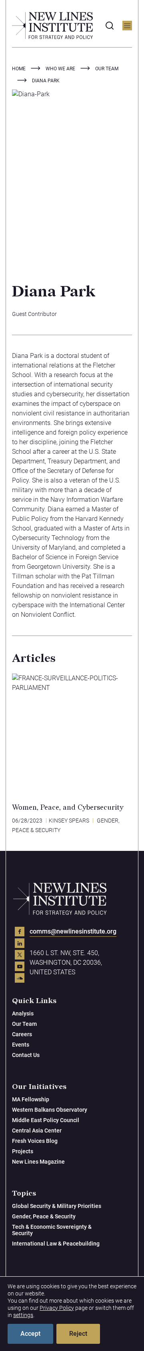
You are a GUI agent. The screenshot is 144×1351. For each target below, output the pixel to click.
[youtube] (19, 966)
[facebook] (19, 931)
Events (20, 1044)
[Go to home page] (60, 899)
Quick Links (34, 1001)
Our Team (24, 1024)
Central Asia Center (37, 1130)
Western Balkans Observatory (49, 1110)
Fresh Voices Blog (35, 1141)
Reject (78, 1333)
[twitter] (19, 955)
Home (19, 69)
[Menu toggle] (127, 25)
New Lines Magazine (38, 1161)
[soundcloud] (19, 978)
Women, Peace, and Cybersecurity (68, 807)
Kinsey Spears (69, 820)
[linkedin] (19, 943)
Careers (22, 1034)
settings (23, 1315)
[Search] (109, 25)
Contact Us (26, 1055)
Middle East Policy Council (45, 1120)
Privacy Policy (57, 1308)
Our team (106, 69)
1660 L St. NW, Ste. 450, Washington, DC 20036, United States (66, 962)
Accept (30, 1333)
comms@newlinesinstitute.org (73, 931)
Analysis (23, 1013)
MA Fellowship (30, 1099)
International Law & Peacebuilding (56, 1243)
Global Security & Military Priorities (56, 1206)
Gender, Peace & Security (44, 1216)
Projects (22, 1151)
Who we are (60, 69)
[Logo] (52, 25)
